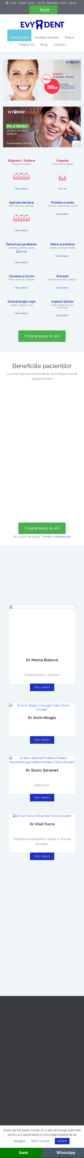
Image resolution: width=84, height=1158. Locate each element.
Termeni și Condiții (15, 1053)
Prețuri (69, 37)
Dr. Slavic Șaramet (42, 770)
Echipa (7, 1035)
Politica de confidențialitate (20, 1044)
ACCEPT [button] (62, 1141)
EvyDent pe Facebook (26, 1109)
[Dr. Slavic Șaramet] (42, 759)
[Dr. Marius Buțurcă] (42, 629)
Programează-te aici (42, 336)
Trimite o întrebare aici (56, 536)
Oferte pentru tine (14, 1017)
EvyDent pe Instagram (42, 1109)
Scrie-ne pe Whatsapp (9, 1109)
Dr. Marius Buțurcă (42, 660)
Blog (44, 44)
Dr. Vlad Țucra (42, 824)
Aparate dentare (47, 37)
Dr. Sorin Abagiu (42, 717)
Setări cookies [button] (40, 1141)
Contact (59, 44)
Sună (44, 9)
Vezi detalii (42, 687)
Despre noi (26, 44)
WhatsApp (65, 1152)
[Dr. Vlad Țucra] (42, 815)
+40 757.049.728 (31, 1083)
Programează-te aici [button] (42, 528)
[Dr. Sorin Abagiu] (42, 707)
